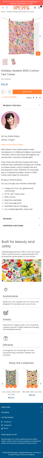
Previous (3, 36)
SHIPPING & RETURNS (13, 225)
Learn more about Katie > (12, 144)
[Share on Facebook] (33, 97)
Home (3, 12)
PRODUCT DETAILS (12, 105)
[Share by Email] (40, 97)
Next (40, 36)
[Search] (7, 7)
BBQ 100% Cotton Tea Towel (32, 392)
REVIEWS (7, 218)
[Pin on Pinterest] (37, 97)
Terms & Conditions (27, 455)
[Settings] (35, 7)
